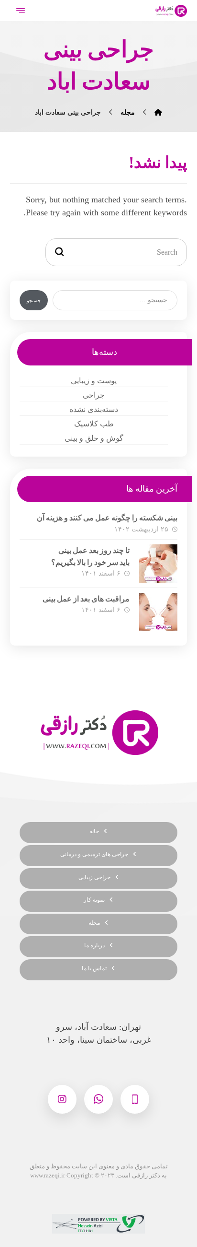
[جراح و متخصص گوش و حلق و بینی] (171, 11)
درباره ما (94, 945)
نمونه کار (94, 899)
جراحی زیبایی (94, 877)
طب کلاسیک (94, 424)
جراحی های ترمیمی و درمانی (94, 854)
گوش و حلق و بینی (94, 438)
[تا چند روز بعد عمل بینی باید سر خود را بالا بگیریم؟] (158, 563)
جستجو (34, 300)
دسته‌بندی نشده (93, 409)
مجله (94, 922)
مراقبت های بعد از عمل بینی (86, 599)
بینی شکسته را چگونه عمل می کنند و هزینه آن (107, 518)
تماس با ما (94, 968)
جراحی (94, 395)
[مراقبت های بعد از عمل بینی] (158, 612)
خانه (94, 831)
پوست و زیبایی (94, 380)
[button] (134, 1099)
